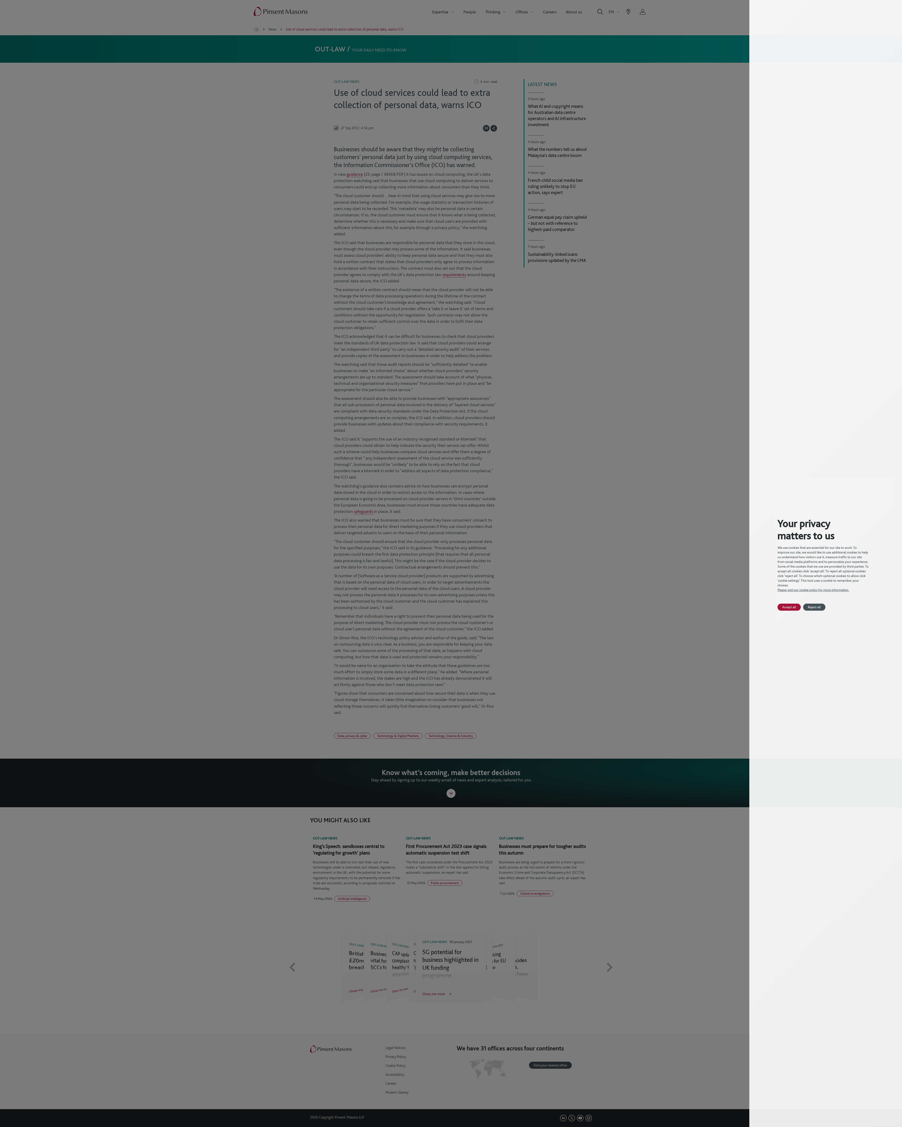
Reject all (814, 607)
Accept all (789, 607)
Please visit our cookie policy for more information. (813, 590)
